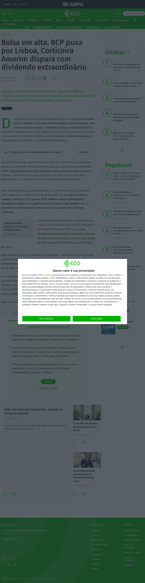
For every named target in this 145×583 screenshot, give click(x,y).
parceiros (47, 275)
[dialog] (72, 291)
